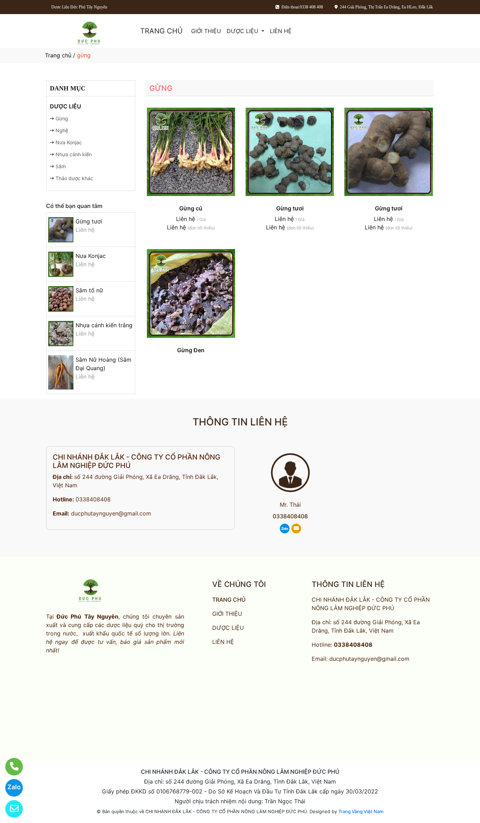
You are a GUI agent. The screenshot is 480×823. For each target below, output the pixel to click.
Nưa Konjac (69, 142)
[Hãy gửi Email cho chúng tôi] (9, 809)
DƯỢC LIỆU (243, 30)
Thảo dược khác (74, 178)
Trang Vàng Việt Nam (360, 811)
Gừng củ (190, 208)
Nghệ (62, 130)
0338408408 (93, 499)
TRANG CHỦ (161, 31)
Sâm (61, 166)
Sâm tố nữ (89, 290)
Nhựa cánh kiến (74, 154)
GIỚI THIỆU (206, 30)
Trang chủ (58, 55)
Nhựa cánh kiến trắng (104, 325)
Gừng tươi (89, 221)
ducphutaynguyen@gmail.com (111, 513)
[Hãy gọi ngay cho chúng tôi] (9, 767)
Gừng (62, 118)
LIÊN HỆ (281, 30)
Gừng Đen (191, 350)
